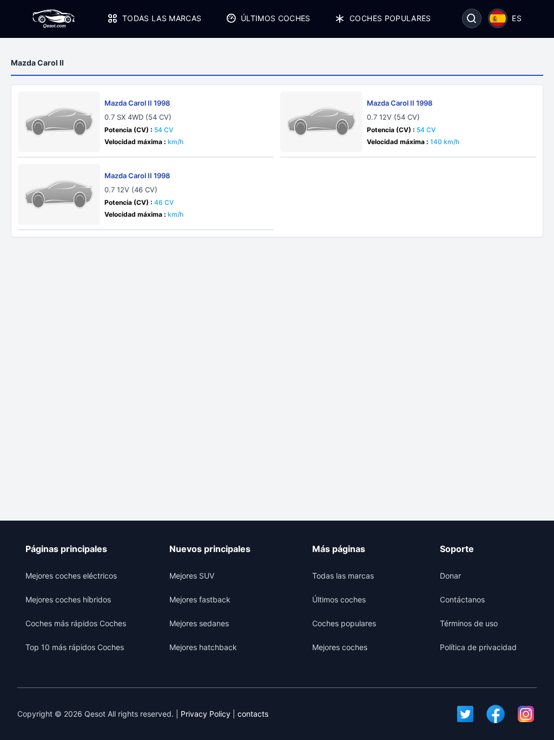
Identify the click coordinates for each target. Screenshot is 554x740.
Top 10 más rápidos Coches (74, 647)
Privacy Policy (205, 713)
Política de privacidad (478, 647)
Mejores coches (339, 647)
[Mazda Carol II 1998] (59, 122)
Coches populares (390, 18)
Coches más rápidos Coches (75, 623)
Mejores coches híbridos (68, 599)
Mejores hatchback (203, 647)
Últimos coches (276, 18)
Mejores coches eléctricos (71, 575)
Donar (450, 575)
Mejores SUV (191, 575)
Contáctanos (462, 599)
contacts (253, 713)
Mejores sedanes (199, 623)
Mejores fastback (199, 599)
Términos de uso (469, 623)
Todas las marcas (162, 18)
